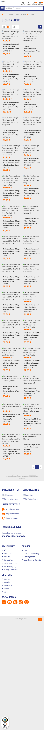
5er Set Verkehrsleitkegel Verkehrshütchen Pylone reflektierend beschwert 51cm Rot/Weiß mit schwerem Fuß (11, 225)
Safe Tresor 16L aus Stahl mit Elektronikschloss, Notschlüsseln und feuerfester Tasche (32, 336)
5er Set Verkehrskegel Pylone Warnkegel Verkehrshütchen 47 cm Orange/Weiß (32, 191)
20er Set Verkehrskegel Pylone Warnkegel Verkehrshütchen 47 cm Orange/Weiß (11, 105)
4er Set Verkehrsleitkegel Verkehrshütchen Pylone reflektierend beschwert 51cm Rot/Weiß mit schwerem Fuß (11, 195)
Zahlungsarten (29, 556)
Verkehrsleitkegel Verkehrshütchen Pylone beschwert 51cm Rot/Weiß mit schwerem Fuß (32, 393)
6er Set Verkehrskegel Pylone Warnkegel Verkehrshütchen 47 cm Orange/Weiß (32, 222)
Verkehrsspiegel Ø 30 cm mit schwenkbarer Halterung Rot (11, 416)
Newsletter (8, 585)
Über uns (7, 579)
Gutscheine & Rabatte (32, 559)
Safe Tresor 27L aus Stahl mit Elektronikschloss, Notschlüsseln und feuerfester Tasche (11, 364)
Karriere (6, 588)
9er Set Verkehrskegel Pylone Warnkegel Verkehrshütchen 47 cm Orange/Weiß (32, 308)
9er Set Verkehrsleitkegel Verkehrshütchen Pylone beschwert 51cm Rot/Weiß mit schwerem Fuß (11, 337)
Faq (25, 550)
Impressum (8, 553)
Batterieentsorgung (11, 563)
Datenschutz (8, 559)
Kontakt (7, 582)
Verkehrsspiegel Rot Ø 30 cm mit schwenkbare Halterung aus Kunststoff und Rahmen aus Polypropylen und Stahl (11, 453)
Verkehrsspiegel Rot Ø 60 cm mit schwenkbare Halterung (32, 446)
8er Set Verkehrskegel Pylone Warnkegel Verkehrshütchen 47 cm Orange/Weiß (32, 280)
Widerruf (7, 556)
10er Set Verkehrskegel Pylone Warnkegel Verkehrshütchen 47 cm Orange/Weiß (11, 47)
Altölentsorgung (10, 566)
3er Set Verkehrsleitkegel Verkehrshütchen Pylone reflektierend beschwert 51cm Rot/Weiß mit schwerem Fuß (11, 165)
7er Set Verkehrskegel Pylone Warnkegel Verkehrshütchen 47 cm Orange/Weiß (32, 252)
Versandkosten (32, 475)
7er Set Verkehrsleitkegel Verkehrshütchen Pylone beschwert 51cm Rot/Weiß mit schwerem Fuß (11, 281)
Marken (6, 591)
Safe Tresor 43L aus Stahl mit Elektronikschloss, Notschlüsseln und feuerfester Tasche (32, 364)
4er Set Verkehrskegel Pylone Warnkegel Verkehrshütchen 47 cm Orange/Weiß (32, 161)
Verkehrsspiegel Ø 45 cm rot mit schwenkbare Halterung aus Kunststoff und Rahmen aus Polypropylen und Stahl (32, 423)
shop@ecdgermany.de (13, 536)
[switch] (5, 726)
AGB (5, 550)
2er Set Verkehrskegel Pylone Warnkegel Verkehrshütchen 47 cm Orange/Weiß (11, 133)
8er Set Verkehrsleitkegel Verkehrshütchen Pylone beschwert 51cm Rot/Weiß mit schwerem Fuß (11, 309)
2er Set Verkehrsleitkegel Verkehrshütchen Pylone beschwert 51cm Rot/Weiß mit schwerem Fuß (32, 134)
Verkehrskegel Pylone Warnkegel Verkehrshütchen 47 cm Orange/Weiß (11, 389)
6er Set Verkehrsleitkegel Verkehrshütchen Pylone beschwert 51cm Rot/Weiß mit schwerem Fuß (11, 253)
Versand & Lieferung (31, 553)
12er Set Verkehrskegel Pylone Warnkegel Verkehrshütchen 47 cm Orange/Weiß (11, 77)
